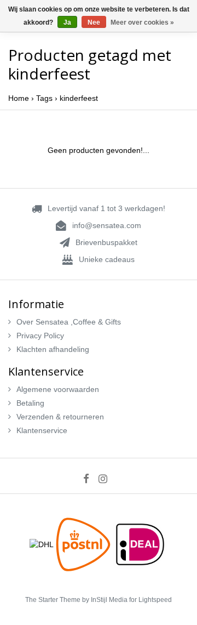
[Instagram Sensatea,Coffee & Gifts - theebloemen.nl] (106, 478)
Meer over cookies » (142, 22)
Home (18, 98)
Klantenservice (41, 430)
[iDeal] (140, 543)
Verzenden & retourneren (60, 416)
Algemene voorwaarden (57, 389)
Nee (94, 22)
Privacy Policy (40, 335)
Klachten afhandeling (52, 349)
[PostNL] (84, 543)
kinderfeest (79, 98)
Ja (67, 22)
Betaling (30, 403)
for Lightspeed (150, 600)
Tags (44, 98)
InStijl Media (109, 600)
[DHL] (43, 543)
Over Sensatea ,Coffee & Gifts (68, 321)
